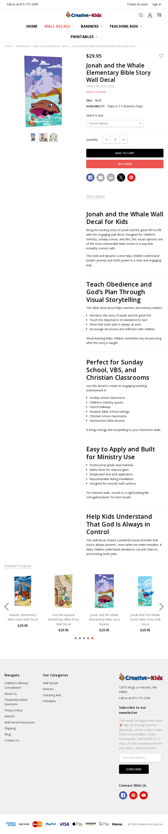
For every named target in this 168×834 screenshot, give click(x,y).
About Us (11, 694)
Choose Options (22, 600)
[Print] (111, 177)
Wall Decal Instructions (20, 722)
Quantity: (92, 139)
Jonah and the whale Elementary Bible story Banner (63, 619)
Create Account (137, 4)
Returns (10, 716)
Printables (82, 36)
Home (31, 26)
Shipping (10, 728)
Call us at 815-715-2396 (22, 4)
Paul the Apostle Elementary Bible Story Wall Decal (23, 619)
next (161, 606)
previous (6, 606)
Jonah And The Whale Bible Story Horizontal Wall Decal (145, 619)
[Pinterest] (131, 177)
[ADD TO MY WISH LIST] (33, 586)
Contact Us (12, 740)
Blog (8, 734)
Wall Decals (57, 26)
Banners (90, 26)
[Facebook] (90, 177)
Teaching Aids (124, 26)
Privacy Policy (14, 710)
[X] (121, 177)
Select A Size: (95, 115)
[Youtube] (144, 795)
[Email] (100, 177)
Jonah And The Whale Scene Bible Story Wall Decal (104, 619)
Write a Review (96, 92)
